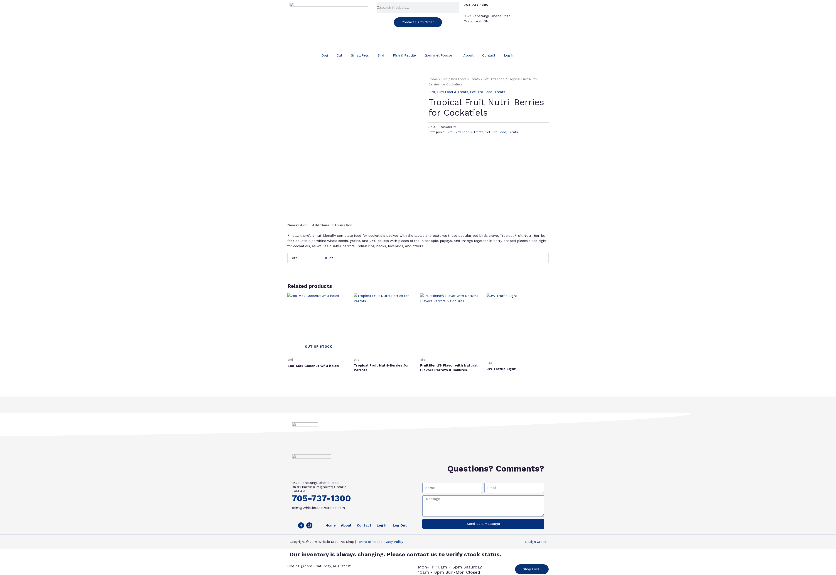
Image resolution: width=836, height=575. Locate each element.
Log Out (400, 525)
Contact (488, 55)
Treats (499, 92)
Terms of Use (367, 542)
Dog (325, 55)
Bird (381, 55)
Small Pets (360, 55)
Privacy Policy (392, 542)
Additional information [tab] (332, 225)
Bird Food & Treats (465, 79)
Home (433, 79)
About (468, 55)
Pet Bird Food (493, 79)
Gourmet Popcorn (440, 55)
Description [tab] (297, 225)
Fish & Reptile (404, 55)
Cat (339, 55)
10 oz (329, 258)
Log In (509, 55)
